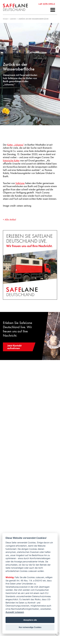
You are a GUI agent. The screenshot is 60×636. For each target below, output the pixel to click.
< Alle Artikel (9, 219)
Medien (13, 19)
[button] (52, 9)
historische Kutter (11, 160)
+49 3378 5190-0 (46, 4)
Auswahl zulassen (15, 612)
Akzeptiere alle (30, 620)
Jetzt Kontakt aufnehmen (14, 347)
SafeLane (20, 183)
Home (5, 19)
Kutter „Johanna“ (15, 144)
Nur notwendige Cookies (30, 627)
